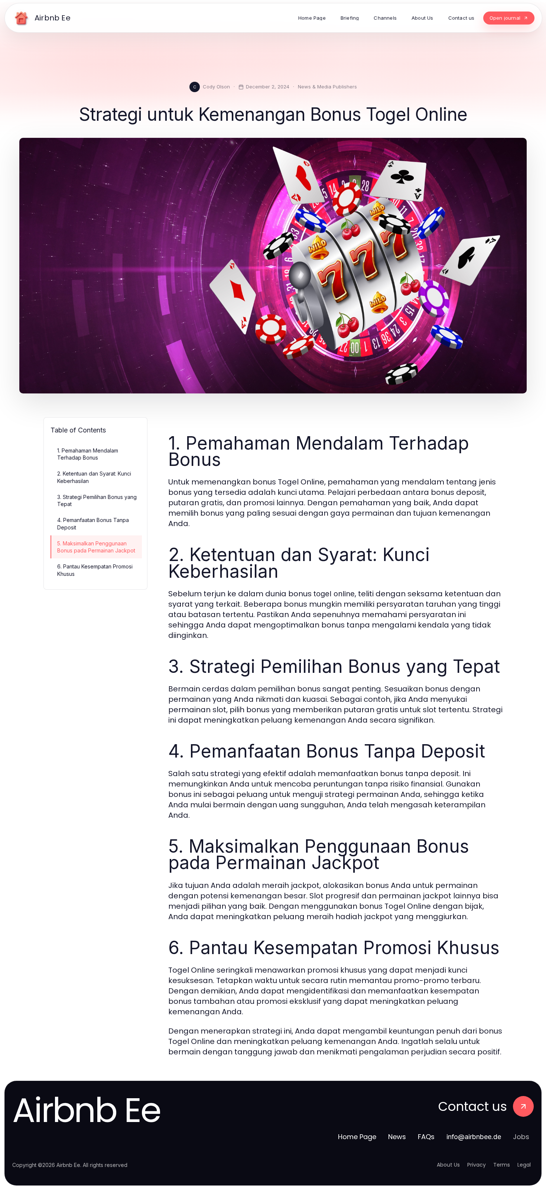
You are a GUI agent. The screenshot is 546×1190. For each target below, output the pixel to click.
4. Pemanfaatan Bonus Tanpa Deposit (93, 523)
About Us (448, 1164)
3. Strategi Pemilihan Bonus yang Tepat (97, 500)
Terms (501, 1164)
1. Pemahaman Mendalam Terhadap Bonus (87, 454)
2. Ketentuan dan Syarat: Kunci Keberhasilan (94, 477)
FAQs (426, 1136)
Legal (524, 1164)
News (397, 1136)
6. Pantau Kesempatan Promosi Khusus (95, 570)
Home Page (357, 1136)
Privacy (476, 1164)
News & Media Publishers (327, 87)
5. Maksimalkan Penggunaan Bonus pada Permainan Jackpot (96, 547)
